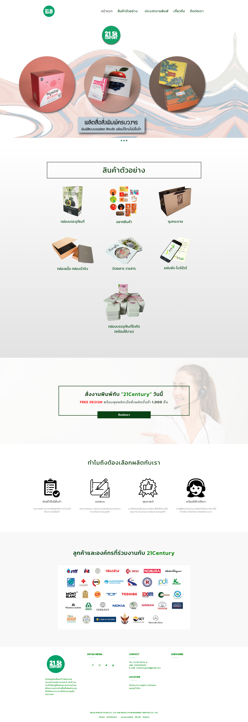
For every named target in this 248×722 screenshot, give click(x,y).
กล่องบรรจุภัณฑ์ (73, 221)
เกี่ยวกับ (179, 11)
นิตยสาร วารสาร (124, 268)
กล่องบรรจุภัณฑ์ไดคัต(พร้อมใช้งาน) (124, 329)
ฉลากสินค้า (124, 221)
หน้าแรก (107, 11)
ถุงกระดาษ (175, 221)
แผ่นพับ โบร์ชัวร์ (175, 268)
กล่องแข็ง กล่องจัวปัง (72, 268)
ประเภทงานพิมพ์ (156, 11)
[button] (4, 79)
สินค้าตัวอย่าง (127, 11)
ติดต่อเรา (197, 11)
